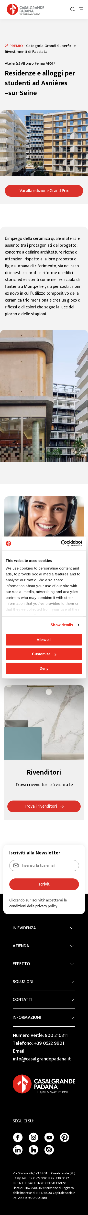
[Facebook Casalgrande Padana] (18, 1137)
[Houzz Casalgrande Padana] (33, 1150)
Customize (41, 654)
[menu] (81, 9)
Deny (44, 668)
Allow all (44, 640)
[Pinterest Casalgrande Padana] (64, 1137)
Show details (62, 625)
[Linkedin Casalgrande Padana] (18, 1150)
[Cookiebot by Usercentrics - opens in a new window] (62, 543)
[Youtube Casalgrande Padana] (49, 1137)
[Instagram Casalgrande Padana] (33, 1137)
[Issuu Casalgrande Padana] (49, 1150)
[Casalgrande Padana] (25, 9)
